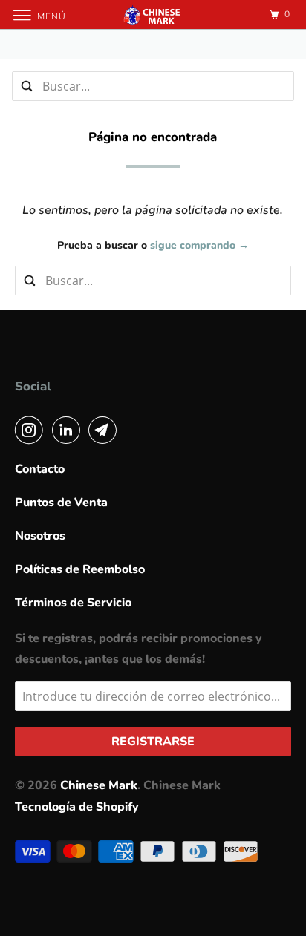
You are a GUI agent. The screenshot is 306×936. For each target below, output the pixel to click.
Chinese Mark (98, 785)
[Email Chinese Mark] (105, 430)
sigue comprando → (199, 245)
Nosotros (40, 536)
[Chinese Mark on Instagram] (32, 430)
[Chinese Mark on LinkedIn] (69, 430)
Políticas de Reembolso (80, 569)
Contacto (40, 469)
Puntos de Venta (61, 502)
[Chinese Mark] (153, 14)
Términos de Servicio (73, 603)
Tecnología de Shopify (77, 807)
